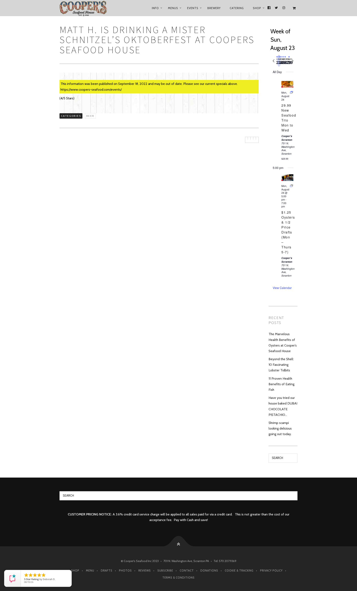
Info (155, 8)
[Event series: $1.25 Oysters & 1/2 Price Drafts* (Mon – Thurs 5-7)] (291, 186)
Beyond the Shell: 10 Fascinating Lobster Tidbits (281, 364)
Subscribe (165, 570)
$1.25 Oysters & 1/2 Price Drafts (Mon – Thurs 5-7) (288, 232)
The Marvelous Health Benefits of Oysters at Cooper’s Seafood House (283, 342)
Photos (125, 570)
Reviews (144, 570)
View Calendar (282, 288)
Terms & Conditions (178, 577)
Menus (173, 8)
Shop (257, 8)
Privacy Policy (271, 570)
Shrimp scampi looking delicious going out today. (280, 428)
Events (192, 8)
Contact (187, 570)
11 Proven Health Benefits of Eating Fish (281, 384)
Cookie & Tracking (239, 570)
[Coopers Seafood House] (88, 8)
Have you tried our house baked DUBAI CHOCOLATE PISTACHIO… (283, 406)
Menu (90, 570)
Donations (209, 570)
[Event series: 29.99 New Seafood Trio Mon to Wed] (291, 92)
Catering (237, 8)
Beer (90, 115)
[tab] (277, 60)
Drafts (106, 570)
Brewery (214, 8)
